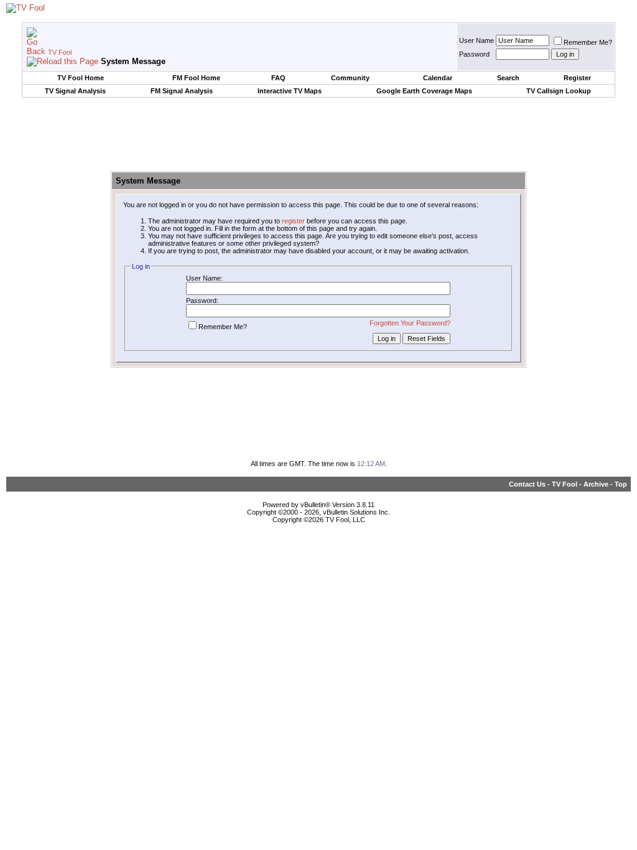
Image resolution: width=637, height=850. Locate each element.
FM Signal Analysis (182, 91)
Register (577, 78)
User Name (476, 40)
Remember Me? (588, 42)
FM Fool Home (196, 78)
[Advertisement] (318, 135)
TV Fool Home (80, 78)
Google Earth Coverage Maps (424, 91)
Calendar (437, 78)
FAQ (278, 78)
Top (621, 484)
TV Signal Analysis (75, 91)
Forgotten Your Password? (410, 323)
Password (474, 54)
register (293, 221)
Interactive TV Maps (290, 91)
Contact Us (527, 484)
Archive (596, 484)
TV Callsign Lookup (558, 91)
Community (350, 78)
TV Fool (60, 52)
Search (508, 78)
